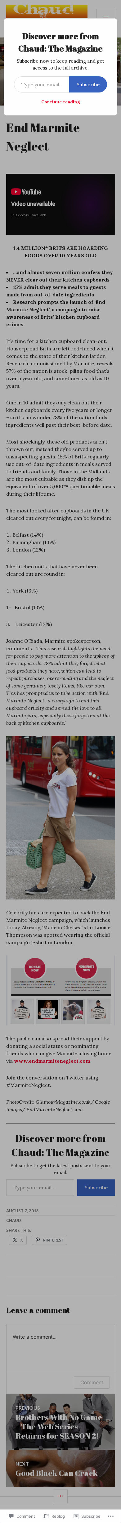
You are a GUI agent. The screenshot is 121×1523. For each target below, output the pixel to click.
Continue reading (60, 102)
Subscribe (88, 84)
